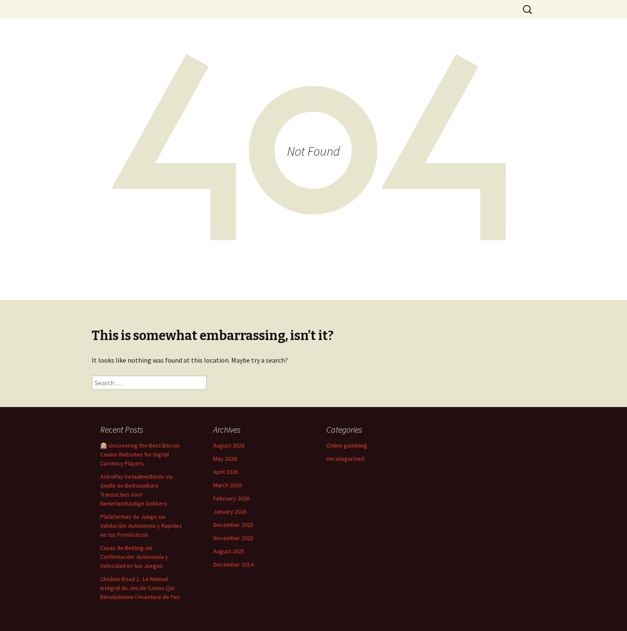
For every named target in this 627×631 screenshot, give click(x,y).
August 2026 (228, 445)
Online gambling (346, 445)
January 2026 (230, 511)
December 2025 (233, 525)
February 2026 (231, 498)
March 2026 (227, 485)
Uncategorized (345, 458)
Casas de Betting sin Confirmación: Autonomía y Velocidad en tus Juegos (134, 557)
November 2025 (233, 538)
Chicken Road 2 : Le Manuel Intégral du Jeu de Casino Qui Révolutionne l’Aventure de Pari (140, 588)
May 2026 (225, 458)
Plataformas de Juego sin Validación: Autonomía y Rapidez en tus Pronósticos (141, 525)
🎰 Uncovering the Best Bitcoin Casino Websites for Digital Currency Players (140, 454)
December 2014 (233, 564)
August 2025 (228, 551)
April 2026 (225, 472)
